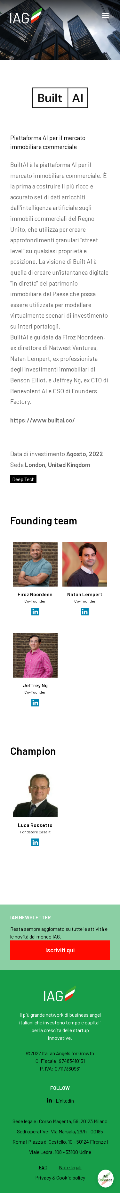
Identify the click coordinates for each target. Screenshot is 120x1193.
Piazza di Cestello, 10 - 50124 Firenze (67, 1142)
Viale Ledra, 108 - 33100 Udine (60, 1152)
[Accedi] (106, 1179)
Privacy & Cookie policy (60, 1177)
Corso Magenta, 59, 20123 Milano (73, 1121)
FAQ (43, 1167)
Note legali (70, 1167)
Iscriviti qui (60, 950)
